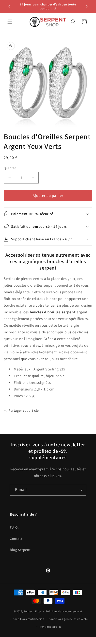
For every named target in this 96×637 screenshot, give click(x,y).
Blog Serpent (20, 549)
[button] (9, 21)
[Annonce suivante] (86, 6)
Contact (16, 538)
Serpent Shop (32, 611)
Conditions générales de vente (68, 619)
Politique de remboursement (64, 611)
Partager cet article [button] (24, 410)
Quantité (10, 168)
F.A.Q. (14, 527)
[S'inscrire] (80, 490)
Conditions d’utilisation (28, 619)
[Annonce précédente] (9, 6)
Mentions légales (50, 626)
